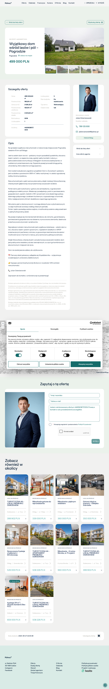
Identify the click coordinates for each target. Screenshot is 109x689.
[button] (102, 45)
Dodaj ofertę (35, 666)
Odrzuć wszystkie (23, 364)
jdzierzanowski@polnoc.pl (88, 132)
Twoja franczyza (37, 673)
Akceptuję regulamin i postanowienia (72, 424)
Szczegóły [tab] (54, 329)
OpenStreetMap (102, 372)
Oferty (24, 3)
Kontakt (72, 3)
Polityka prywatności (89, 663)
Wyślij (96, 441)
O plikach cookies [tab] (86, 329)
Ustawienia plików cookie (54, 364)
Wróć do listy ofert (15, 22)
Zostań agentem (37, 670)
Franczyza (41, 3)
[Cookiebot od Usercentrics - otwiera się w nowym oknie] (91, 323)
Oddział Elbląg (88, 138)
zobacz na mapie (26, 56)
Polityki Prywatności (84, 424)
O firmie (58, 3)
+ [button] (3, 323)
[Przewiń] (24, 511)
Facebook (8, 670)
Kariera (50, 3)
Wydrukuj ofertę (94, 22)
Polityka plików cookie (90, 666)
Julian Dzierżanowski (83, 118)
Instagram (9, 668)
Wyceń (101, 3)
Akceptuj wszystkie (85, 364)
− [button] (3, 327)
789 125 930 (84, 126)
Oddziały (32, 3)
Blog (64, 3)
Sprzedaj (90, 3)
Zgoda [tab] (22, 329)
